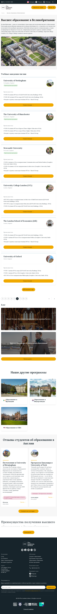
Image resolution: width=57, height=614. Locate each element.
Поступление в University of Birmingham (14, 464)
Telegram (33, 573)
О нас (2, 556)
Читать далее (27, 359)
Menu (50, 7)
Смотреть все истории (28, 511)
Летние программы (34, 562)
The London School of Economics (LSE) (20, 221)
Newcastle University (12, 148)
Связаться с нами (38, 7)
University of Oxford (12, 256)
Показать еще (29, 289)
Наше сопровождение (7, 560)
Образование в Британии (36, 560)
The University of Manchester (16, 114)
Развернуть (27, 532)
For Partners (4, 558)
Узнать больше (27, 105)
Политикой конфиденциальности (32, 590)
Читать (22, 502)
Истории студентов (6, 562)
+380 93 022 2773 (35, 568)
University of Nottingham (14, 80)
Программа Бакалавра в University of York (41, 464)
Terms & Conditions (28, 609)
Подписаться (51, 587)
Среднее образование (35, 556)
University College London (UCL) (17, 185)
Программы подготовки (35, 558)
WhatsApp (34, 576)
